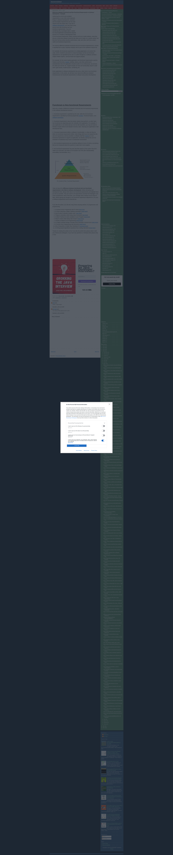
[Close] (110, 404)
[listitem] (86, 423)
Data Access (86, 450)
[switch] (103, 426)
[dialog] (86, 427)
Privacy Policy (94, 450)
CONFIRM (76, 445)
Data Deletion (79, 450)
